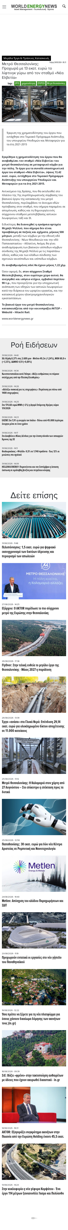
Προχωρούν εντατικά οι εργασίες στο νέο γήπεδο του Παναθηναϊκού (32, 959)
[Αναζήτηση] (64, 6)
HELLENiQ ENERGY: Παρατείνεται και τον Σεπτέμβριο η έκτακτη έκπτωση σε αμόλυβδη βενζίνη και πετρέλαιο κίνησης (30, 468)
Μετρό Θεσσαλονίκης (56, 83)
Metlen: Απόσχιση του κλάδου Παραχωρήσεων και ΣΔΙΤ (32, 903)
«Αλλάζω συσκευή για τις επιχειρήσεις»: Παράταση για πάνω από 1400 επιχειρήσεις (32, 391)
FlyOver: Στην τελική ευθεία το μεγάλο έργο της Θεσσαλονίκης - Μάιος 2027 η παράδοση (30, 667)
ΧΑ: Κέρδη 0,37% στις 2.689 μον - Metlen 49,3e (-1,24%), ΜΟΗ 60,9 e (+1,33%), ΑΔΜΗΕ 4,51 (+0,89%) (34, 360)
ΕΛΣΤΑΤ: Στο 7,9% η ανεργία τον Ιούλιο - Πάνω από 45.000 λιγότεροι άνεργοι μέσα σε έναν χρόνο (32, 422)
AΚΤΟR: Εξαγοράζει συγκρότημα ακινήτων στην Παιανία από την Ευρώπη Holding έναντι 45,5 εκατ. (33, 1134)
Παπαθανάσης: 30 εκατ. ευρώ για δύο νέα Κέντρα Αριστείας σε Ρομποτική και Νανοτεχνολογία (32, 846)
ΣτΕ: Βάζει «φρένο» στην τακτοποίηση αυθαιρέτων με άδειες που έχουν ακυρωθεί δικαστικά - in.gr (32, 1077)
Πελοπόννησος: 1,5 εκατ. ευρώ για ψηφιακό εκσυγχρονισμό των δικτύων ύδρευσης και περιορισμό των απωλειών (29, 552)
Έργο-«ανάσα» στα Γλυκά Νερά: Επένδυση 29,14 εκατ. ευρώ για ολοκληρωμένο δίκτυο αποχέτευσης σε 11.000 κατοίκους (33, 726)
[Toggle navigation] (5, 7)
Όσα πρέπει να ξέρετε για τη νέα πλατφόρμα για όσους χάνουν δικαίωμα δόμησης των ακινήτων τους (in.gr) (31, 1019)
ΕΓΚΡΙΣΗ (41, 83)
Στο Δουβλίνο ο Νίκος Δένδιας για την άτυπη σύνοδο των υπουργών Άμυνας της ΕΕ (32, 437)
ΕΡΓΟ (17, 83)
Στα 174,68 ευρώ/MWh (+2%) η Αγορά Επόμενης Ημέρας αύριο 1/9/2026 (30, 406)
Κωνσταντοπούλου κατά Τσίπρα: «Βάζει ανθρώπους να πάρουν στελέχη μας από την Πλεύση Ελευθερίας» (30, 375)
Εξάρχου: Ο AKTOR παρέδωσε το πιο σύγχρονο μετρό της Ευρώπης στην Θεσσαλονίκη (30, 610)
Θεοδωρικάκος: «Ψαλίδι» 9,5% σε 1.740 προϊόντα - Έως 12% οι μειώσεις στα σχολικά (30, 453)
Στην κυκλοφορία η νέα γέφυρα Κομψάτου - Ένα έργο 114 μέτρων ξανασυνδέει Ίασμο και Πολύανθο (33, 1191)
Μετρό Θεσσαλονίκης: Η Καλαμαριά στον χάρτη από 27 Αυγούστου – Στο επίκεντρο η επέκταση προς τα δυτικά (33, 787)
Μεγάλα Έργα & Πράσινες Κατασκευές (26, 58)
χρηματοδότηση (28, 83)
